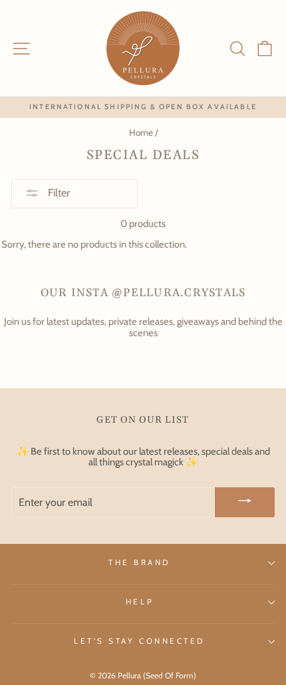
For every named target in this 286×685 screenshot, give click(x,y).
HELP (140, 601)
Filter (57, 192)
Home (141, 132)
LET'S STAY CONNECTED (140, 641)
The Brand (139, 562)
